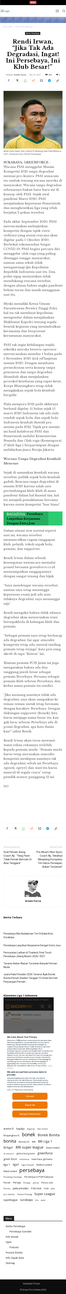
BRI (34, 1141)
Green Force (20, 74)
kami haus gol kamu (42, 1159)
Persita (7, 1188)
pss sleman (9, 1194)
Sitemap (10, 1263)
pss (53, 1188)
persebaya (32, 1170)
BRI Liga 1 (45, 1141)
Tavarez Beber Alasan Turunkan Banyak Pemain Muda (30, 965)
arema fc (9, 1128)
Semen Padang (24, 1194)
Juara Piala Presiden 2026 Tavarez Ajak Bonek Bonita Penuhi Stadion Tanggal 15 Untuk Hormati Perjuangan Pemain (31, 978)
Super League (44, 1194)
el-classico (9, 1153)
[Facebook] (8, 82)
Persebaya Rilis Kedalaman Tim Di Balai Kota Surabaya (28, 935)
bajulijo (20, 1128)
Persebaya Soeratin (20, 1231)
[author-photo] (33, 896)
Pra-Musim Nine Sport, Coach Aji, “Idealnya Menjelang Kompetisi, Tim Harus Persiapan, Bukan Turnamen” (49, 859)
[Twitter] (16, 82)
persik (36, 1182)
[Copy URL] (57, 82)
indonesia (24, 1159)
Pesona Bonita (14, 1252)
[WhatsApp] (25, 82)
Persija (17, 1182)
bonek (28, 1134)
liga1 (16, 1164)
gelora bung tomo (25, 1153)
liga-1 (7, 1164)
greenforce (45, 1153)
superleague (11, 1200)
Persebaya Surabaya (13, 1177)
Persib (7, 1182)
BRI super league (29, 1147)
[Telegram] (49, 82)
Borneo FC (24, 1141)
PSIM (46, 1188)
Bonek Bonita (49, 1135)
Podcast (14, 1247)
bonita (10, 1141)
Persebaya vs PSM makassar (39, 1176)
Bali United (42, 1129)
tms (36, 1200)
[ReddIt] (33, 82)
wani (43, 1200)
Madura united (44, 1164)
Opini (8, 1242)
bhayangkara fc (12, 1135)
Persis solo (47, 1182)
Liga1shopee (27, 1164)
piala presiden (21, 1188)
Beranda (8, 26)
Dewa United (52, 1147)
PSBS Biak (36, 1188)
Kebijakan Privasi (31, 1283)
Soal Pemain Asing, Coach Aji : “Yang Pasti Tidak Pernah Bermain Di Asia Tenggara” (18, 857)
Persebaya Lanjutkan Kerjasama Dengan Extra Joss (32, 945)
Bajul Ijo (31, 1128)
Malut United (10, 1171)
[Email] (41, 82)
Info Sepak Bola (15, 1257)
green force (10, 1159)
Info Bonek (12, 1236)
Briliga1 (8, 1147)
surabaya (26, 1200)
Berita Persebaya (24, 26)
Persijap (26, 1183)
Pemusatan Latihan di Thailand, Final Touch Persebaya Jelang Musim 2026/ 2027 (28, 954)
